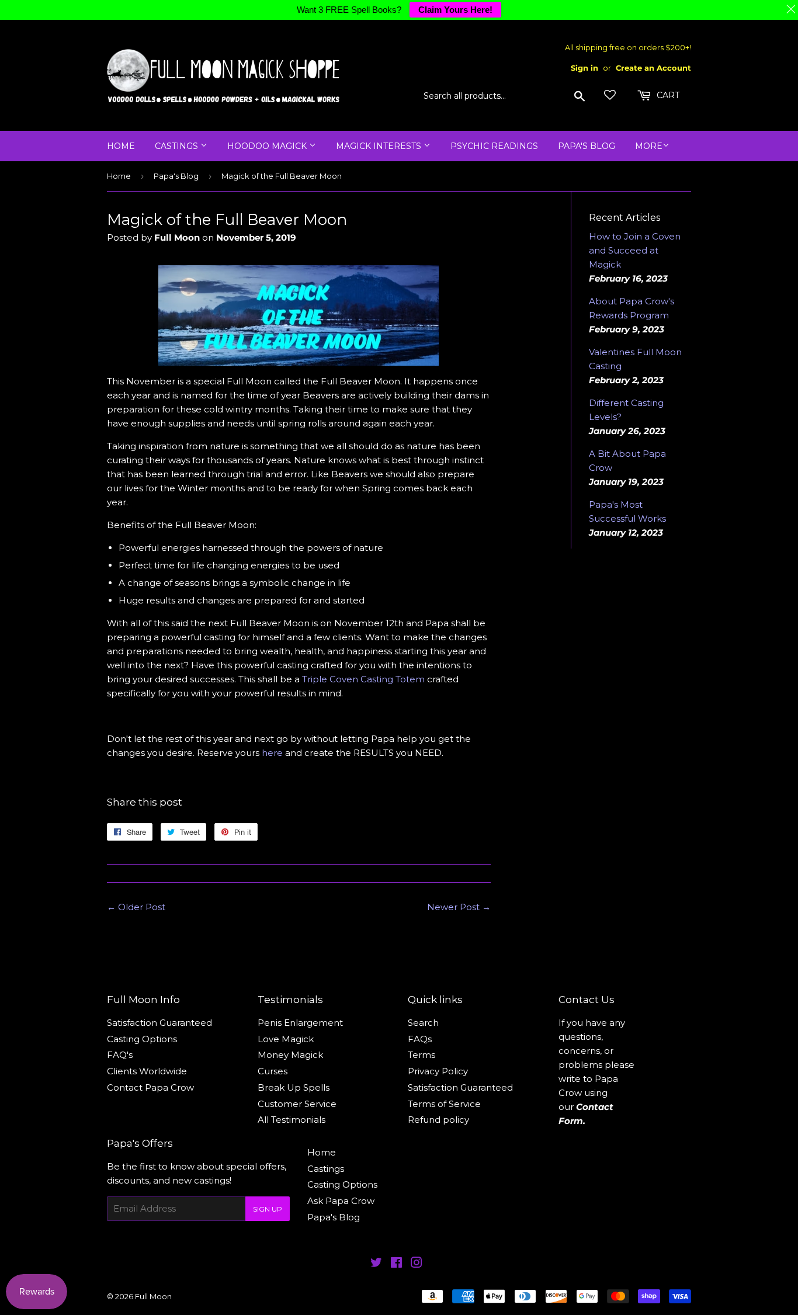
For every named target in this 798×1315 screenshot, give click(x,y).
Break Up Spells (293, 1087)
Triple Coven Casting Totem (363, 679)
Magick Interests (380, 146)
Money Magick (290, 1054)
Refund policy (438, 1119)
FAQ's (120, 1054)
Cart (666, 95)
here (272, 752)
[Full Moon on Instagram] (416, 1263)
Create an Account (653, 68)
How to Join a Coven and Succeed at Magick (635, 250)
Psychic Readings (494, 146)
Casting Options (142, 1039)
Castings (177, 146)
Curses (272, 1071)
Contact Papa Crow (150, 1087)
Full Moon (153, 1296)
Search (423, 1022)
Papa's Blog (586, 146)
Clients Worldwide (147, 1071)
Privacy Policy (438, 1071)
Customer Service (297, 1103)
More (648, 146)
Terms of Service (444, 1103)
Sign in (584, 68)
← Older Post (136, 906)
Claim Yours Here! (455, 10)
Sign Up (267, 1209)
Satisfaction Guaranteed (159, 1022)
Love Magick (286, 1039)
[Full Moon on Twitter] (376, 1263)
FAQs (420, 1039)
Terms (421, 1054)
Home (121, 146)
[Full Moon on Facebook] (396, 1263)
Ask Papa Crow (340, 1200)
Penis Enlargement (300, 1022)
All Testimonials (291, 1119)
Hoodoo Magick (268, 146)
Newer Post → (459, 906)
